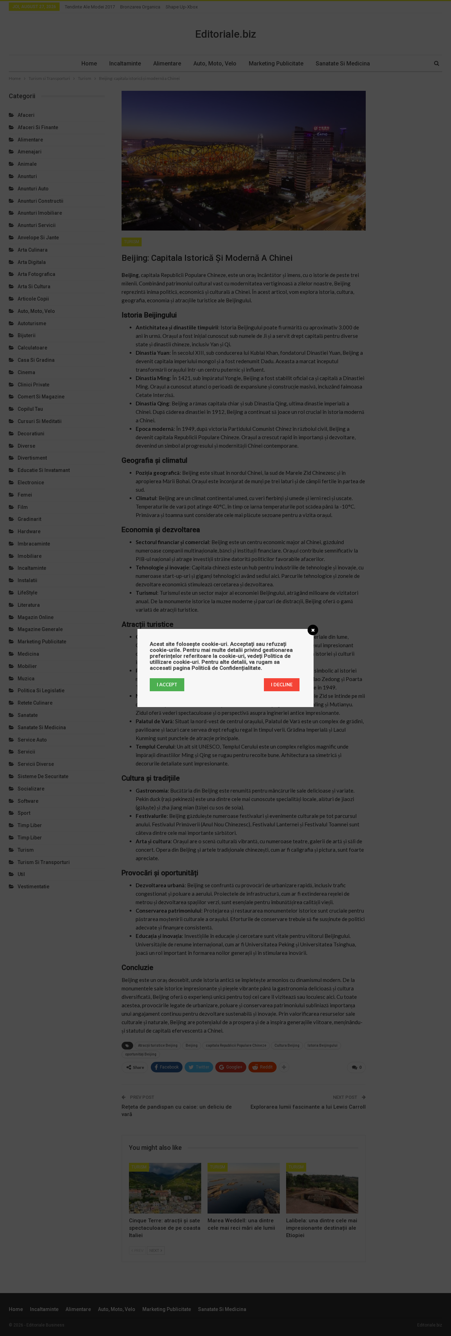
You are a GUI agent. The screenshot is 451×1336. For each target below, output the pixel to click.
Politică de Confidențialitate (226, 668)
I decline (281, 684)
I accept (167, 684)
